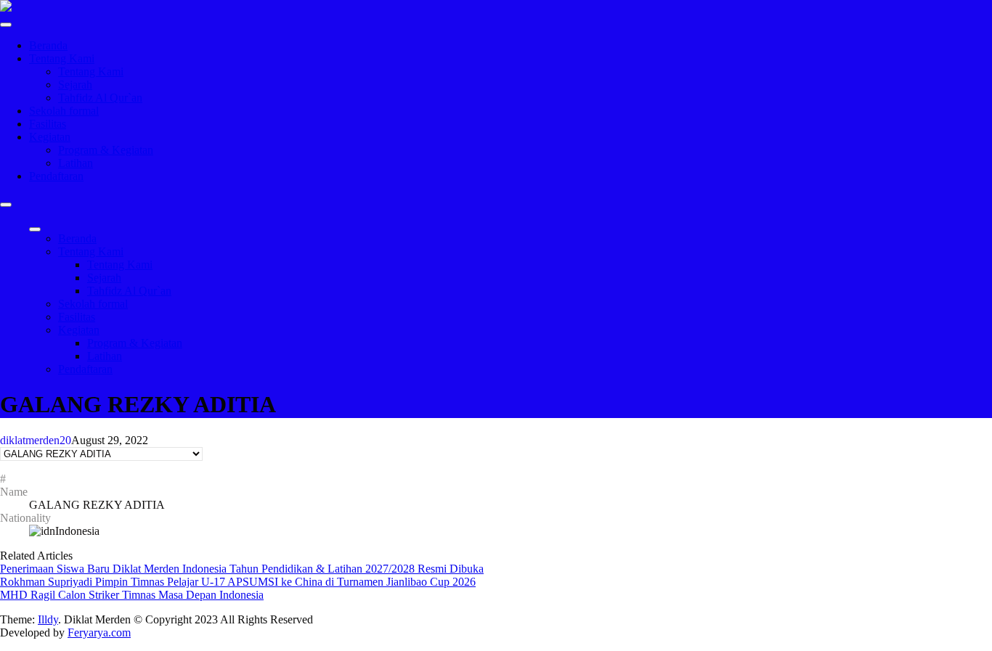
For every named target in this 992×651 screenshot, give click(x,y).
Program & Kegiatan (105, 150)
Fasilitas (47, 124)
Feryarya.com (99, 632)
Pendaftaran (56, 176)
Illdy (48, 619)
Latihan (75, 163)
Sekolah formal (64, 111)
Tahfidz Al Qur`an (100, 97)
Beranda (48, 45)
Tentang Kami (61, 58)
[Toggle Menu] (6, 24)
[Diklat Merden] (6, 7)
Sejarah (75, 84)
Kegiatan (49, 137)
